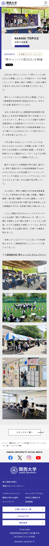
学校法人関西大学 (32, 497)
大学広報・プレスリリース (31, 443)
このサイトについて (11, 493)
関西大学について (15, 443)
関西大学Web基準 (10, 497)
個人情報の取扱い (10, 482)
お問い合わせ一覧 (23, 509)
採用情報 (29, 501)
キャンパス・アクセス (34, 493)
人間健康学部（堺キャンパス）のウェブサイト (25, 254)
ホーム (4, 443)
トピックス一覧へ (24, 432)
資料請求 (23, 522)
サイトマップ (8, 501)
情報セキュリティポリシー (13, 486)
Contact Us (23, 516)
